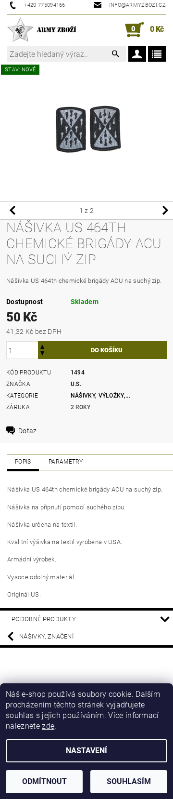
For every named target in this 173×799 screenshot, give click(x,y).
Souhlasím (129, 781)
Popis (23, 461)
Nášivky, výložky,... (100, 395)
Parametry (66, 461)
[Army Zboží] (41, 29)
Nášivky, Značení (46, 636)
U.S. (76, 384)
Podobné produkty (44, 619)
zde (48, 726)
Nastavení (86, 750)
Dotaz (27, 431)
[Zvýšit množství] (42, 345)
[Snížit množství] (42, 354)
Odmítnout (44, 781)
